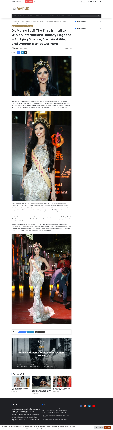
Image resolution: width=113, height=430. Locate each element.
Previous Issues (40, 16)
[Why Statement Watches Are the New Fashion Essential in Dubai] (41, 382)
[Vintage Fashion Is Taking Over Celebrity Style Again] (62, 381)
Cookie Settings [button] (99, 427)
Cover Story (19, 21)
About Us (31, 16)
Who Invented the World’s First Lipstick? (53, 408)
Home (14, 16)
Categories (21, 16)
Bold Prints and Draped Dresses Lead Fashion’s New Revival (41, 354)
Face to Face (23, 26)
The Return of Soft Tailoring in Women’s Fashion (20, 389)
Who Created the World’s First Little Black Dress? (55, 410)
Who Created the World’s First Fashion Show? (54, 412)
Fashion (30, 26)
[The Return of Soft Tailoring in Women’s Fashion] (21, 381)
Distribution (69, 16)
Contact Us (50, 16)
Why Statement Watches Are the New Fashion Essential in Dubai (41, 390)
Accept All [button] (107, 427)
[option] (41, 353)
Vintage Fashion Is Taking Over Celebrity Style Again (61, 389)
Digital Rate (60, 16)
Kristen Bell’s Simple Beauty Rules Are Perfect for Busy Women (49, 1)
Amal (15, 48)
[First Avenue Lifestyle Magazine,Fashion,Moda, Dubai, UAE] (20, 8)
